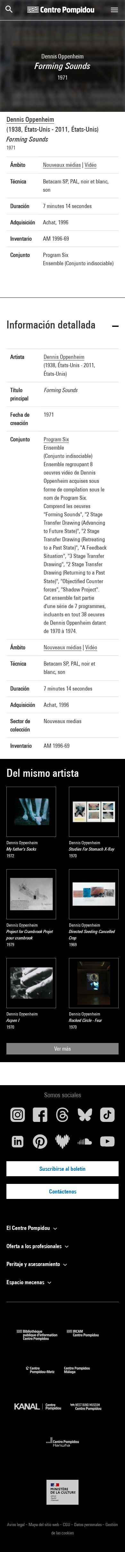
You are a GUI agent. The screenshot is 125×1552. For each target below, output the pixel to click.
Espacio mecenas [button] (26, 1282)
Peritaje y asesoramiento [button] (33, 1264)
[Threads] (62, 1117)
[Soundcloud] (85, 1144)
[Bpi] (42, 1338)
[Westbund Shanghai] (91, 1412)
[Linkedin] (17, 1144)
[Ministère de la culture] (62, 1492)
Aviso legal (16, 1524)
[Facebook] (40, 1117)
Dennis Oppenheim (30, 119)
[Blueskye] (85, 1117)
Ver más (62, 1048)
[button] (62, 326)
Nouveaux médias (62, 164)
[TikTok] (107, 1117)
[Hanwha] (62, 1448)
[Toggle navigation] (114, 9)
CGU (67, 1524)
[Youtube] (107, 1144)
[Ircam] (87, 1338)
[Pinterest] (40, 1144)
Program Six (56, 439)
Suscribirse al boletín (62, 1168)
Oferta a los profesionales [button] (34, 1246)
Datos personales (88, 1524)
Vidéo (90, 164)
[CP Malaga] (81, 1375)
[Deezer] (62, 1144)
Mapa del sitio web (44, 1524)
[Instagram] (17, 1117)
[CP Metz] (45, 1375)
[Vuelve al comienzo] (110, 1537)
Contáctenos (62, 1191)
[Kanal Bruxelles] (42, 1412)
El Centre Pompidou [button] (28, 1227)
